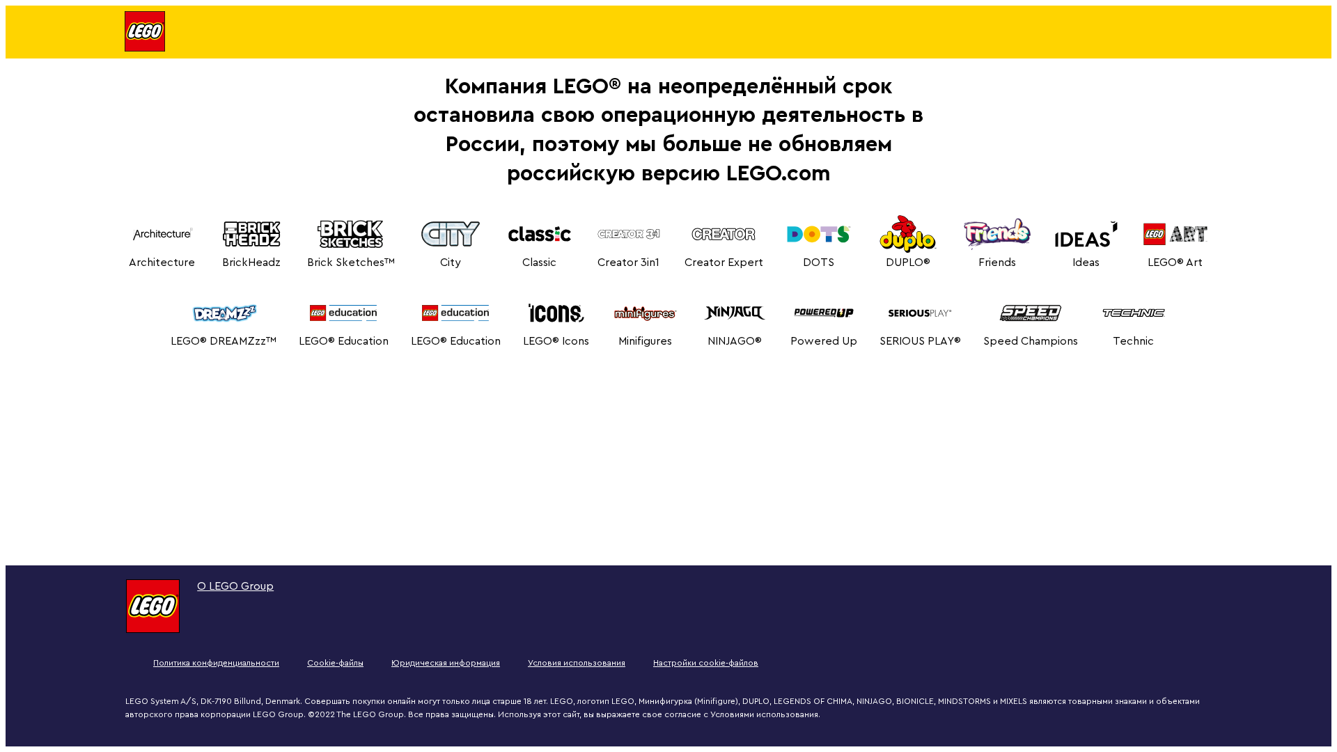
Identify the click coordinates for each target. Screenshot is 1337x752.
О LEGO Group (235, 586)
